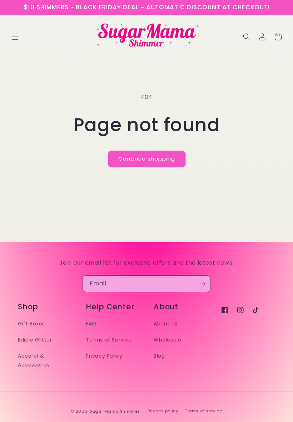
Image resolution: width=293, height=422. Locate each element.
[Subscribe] (202, 283)
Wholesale (167, 339)
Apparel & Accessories (34, 360)
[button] (15, 37)
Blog (159, 355)
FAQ (91, 323)
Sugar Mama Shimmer (115, 411)
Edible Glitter (35, 339)
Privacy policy (163, 411)
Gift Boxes (31, 323)
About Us (166, 323)
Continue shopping (146, 158)
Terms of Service (109, 339)
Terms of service (203, 411)
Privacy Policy (104, 355)
